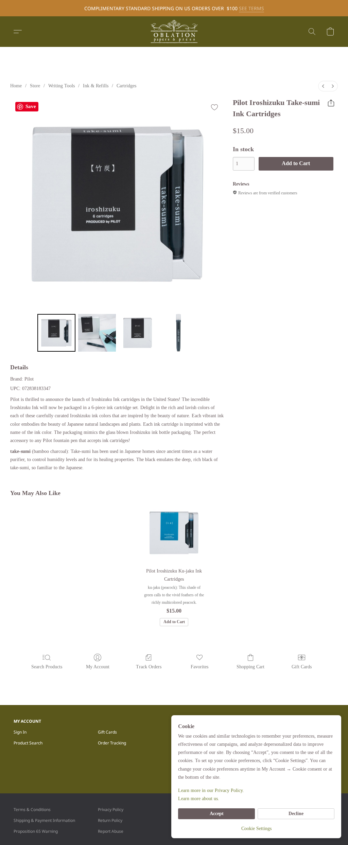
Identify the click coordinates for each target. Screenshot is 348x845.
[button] (174, 31)
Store (35, 85)
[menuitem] (323, 86)
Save (30, 106)
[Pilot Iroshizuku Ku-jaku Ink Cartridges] (174, 532)
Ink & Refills (95, 85)
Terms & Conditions (32, 809)
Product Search (28, 743)
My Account (97, 666)
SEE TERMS (251, 8)
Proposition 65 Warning (36, 831)
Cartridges (126, 85)
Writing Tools (61, 85)
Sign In (20, 732)
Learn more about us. (198, 798)
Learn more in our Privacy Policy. (211, 790)
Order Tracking (112, 743)
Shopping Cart (250, 666)
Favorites (199, 666)
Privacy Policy (110, 809)
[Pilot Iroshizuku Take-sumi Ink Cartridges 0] (56, 333)
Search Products (46, 666)
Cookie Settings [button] (256, 828)
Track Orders (148, 666)
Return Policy (110, 820)
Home (16, 85)
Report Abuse (110, 831)
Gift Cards (302, 666)
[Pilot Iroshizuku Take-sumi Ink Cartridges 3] (178, 333)
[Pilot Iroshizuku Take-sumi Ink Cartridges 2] (138, 333)
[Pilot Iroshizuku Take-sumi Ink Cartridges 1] (97, 333)
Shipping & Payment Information (44, 820)
